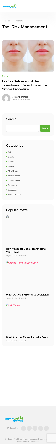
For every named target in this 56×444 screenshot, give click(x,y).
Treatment (12, 190)
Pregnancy (12, 185)
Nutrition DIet (14, 180)
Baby (10, 152)
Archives (20, 21)
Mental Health (14, 176)
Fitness (11, 166)
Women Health (14, 194)
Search (11, 119)
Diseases (11, 162)
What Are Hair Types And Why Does (27, 337)
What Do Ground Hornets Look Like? (27, 294)
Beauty (5, 76)
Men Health (13, 171)
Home (7, 21)
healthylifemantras (20, 97)
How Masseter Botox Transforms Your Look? (26, 250)
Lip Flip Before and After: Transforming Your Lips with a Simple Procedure (24, 85)
